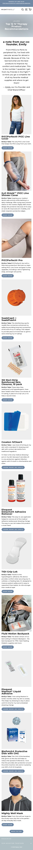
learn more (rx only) (13, 467)
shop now (7, 148)
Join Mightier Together (13, 843)
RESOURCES (6, 838)
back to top (16, 831)
